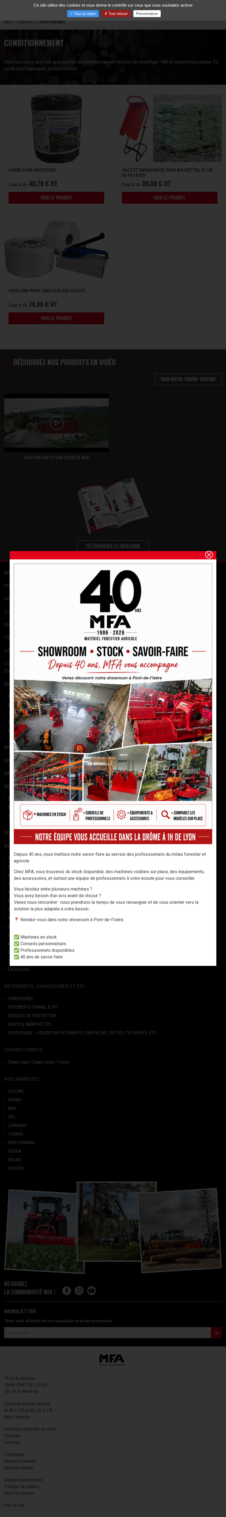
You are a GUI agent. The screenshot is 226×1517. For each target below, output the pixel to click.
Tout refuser (117, 14)
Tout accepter (84, 14)
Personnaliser (147, 14)
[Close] (209, 555)
